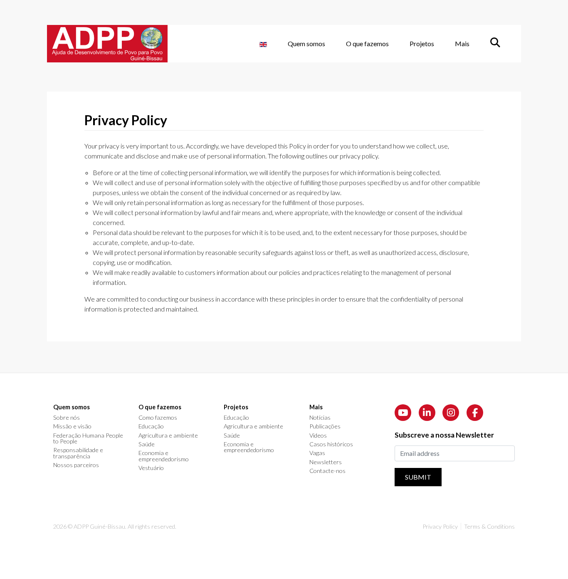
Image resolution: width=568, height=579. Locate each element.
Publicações (325, 426)
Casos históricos (331, 444)
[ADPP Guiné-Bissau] (107, 43)
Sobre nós (66, 418)
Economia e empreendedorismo (163, 456)
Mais (462, 43)
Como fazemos (157, 418)
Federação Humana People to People (88, 439)
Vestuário (151, 468)
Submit (418, 477)
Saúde (146, 444)
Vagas (317, 453)
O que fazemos (367, 43)
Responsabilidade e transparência (78, 453)
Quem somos (306, 43)
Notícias (320, 418)
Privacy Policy (440, 526)
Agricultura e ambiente (168, 435)
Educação (151, 426)
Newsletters (325, 462)
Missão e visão (72, 426)
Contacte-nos (327, 471)
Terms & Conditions (489, 526)
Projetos (422, 43)
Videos (318, 435)
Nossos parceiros (76, 465)
